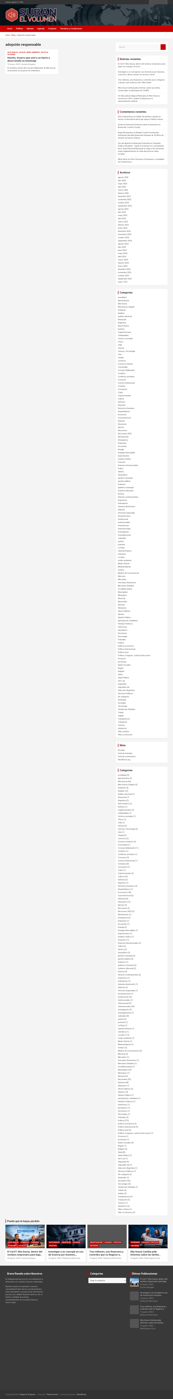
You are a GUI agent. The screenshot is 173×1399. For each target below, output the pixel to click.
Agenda (40, 29)
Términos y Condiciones (71, 29)
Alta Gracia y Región (126, 307)
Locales (22, 52)
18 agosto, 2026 (54, 1258)
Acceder (121, 750)
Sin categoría (123, 697)
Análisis (121, 313)
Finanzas (121, 462)
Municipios (122, 595)
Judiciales (122, 538)
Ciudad (121, 357)
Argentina (122, 323)
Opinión (30, 29)
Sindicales (122, 700)
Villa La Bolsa (123, 731)
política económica (126, 646)
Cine (120, 354)
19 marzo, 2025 (13, 64)
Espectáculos (123, 456)
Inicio (9, 29)
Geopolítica (122, 475)
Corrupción (122, 389)
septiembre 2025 (125, 206)
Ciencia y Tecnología (126, 351)
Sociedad (11, 54)
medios (121, 570)
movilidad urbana (125, 589)
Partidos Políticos (125, 624)
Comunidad (122, 367)
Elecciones (122, 430)
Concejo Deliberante (126, 370)
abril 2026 (122, 187)
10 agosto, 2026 (136, 1258)
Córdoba (121, 386)
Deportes (122, 405)
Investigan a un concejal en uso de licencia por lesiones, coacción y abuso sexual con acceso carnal (65, 1256)
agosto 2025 (123, 209)
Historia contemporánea (128, 497)
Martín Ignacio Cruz (152, 1258)
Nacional (121, 598)
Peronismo (122, 633)
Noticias (121, 605)
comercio (122, 361)
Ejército (121, 427)
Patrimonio (122, 627)
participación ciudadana (128, 620)
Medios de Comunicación (128, 573)
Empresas (122, 443)
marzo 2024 (123, 260)
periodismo (122, 630)
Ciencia (121, 348)
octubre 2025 (123, 203)
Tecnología (122, 706)
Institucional (123, 519)
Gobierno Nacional (125, 491)
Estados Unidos (124, 459)
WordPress (81, 1394)
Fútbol (120, 468)
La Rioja (121, 548)
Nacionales (122, 601)
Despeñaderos (124, 411)
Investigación (123, 532)
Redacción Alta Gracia (71, 1258)
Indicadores (123, 503)
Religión (121, 671)
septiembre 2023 (125, 279)
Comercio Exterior (125, 364)
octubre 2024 (123, 237)
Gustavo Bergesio (28, 64)
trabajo (121, 716)
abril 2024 (122, 256)
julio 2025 (122, 212)
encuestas (122, 446)
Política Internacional (126, 649)
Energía (121, 449)
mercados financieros (127, 582)
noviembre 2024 (124, 234)
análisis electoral (125, 316)
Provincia (122, 658)
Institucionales (124, 522)
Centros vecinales (125, 338)
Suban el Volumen (27, 1394)
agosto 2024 (123, 244)
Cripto (120, 392)
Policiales (122, 639)
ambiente (122, 310)
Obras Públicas (124, 611)
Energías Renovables (126, 453)
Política (19, 29)
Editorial (121, 421)
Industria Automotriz (126, 506)
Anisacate (122, 319)
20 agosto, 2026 (13, 1258)
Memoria (121, 576)
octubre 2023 (123, 275)
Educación (122, 424)
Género (121, 472)
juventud (121, 544)
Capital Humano (124, 332)
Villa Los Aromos (125, 735)
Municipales (123, 592)
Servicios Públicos (125, 693)
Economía (122, 414)
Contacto (52, 29)
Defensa (121, 402)
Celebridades (123, 335)
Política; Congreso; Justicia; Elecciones (134, 655)
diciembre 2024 (124, 231)
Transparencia (124, 719)
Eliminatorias (123, 437)
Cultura (121, 399)
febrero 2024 (123, 263)
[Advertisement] (24, 1346)
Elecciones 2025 (124, 433)
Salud (120, 674)
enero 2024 (122, 266)
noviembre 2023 (124, 272)
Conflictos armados (126, 376)
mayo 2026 (122, 184)
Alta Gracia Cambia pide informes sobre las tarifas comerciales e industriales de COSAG (146, 1256)
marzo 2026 (123, 190)
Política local (123, 652)
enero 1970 (122, 282)
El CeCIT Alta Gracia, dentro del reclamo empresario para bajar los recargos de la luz (24, 1254)
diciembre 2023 (124, 269)
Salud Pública (123, 677)
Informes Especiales (126, 513)
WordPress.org (124, 760)
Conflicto (122, 373)
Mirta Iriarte (122, 159)
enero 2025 (122, 228)
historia (121, 494)
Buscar (163, 47)
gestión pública (124, 481)
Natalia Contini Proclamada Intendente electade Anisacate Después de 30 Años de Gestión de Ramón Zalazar (141, 135)
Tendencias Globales (126, 709)
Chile (120, 345)
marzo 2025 (123, 222)
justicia (121, 541)
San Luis (121, 681)
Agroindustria (123, 300)
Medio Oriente (123, 563)
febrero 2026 (123, 193)
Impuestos (122, 500)
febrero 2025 (123, 225)
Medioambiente (124, 567)
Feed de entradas (125, 753)
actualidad (122, 297)
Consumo (122, 380)
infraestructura (124, 516)
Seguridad (122, 684)
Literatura (122, 554)
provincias (122, 662)
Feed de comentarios (127, 756)
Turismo (121, 725)
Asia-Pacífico (123, 326)
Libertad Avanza (124, 551)
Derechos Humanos (126, 408)
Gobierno (122, 484)
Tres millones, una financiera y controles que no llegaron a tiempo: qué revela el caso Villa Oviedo (106, 1256)
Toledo (121, 712)
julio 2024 (122, 247)
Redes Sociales (124, 665)
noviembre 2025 (124, 199)
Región (121, 668)
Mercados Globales (126, 586)
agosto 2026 (123, 177)
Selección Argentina (126, 690)
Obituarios (122, 608)
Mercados (122, 579)
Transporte (122, 722)
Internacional (123, 525)
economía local (124, 418)
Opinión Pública (124, 617)
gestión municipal (125, 478)
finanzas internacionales (128, 465)
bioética (121, 329)
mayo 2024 (122, 253)
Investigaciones (124, 535)
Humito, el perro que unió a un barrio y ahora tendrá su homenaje (28, 59)
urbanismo (122, 728)
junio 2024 (122, 250)
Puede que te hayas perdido (23, 1221)
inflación (121, 510)
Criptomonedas (124, 395)
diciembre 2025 (124, 196)
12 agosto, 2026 (95, 1258)
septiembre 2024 (125, 241)
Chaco (120, 342)
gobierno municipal (126, 487)
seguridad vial (123, 687)
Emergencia (123, 440)
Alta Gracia (12, 52)
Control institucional (126, 383)
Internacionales (124, 529)
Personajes (122, 636)
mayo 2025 (122, 215)
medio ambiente (33, 52)
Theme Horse (52, 1394)
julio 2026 (122, 180)
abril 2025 (122, 218)
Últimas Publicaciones (144, 1273)
